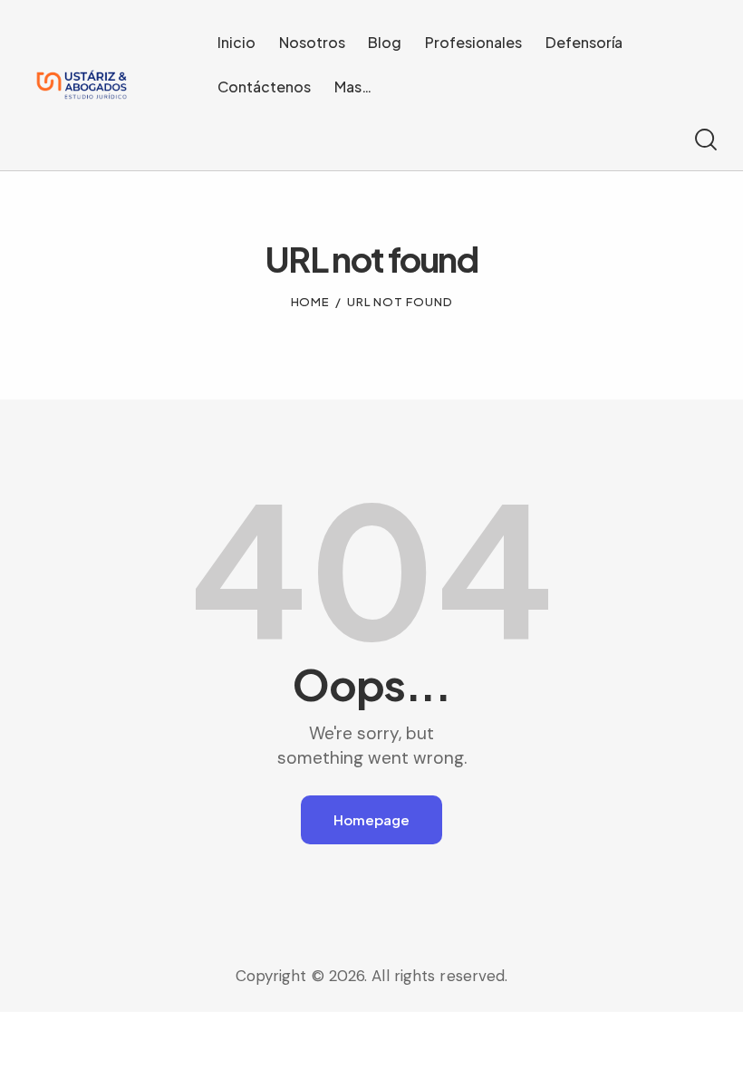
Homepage (371, 819)
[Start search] (704, 140)
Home (311, 301)
